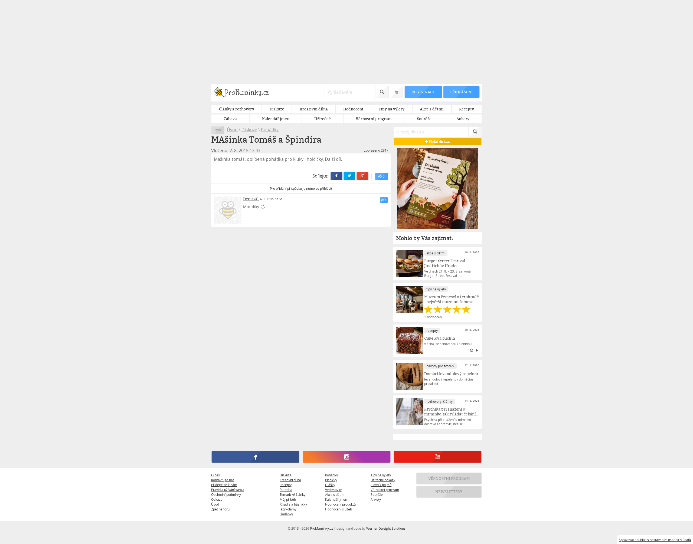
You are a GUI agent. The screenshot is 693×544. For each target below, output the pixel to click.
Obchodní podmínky (226, 494)
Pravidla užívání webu (227, 489)
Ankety (376, 499)
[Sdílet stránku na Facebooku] (337, 176)
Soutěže (377, 494)
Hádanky (286, 514)
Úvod (232, 130)
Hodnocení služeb (338, 509)
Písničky (331, 480)
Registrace (423, 91)
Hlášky (330, 485)
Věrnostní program (385, 489)
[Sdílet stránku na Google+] (363, 176)
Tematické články (292, 494)
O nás (215, 475)
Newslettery (449, 491)
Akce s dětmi (334, 494)
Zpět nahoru (220, 509)
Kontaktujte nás (222, 480)
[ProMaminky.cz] (243, 92)
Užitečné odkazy (383, 480)
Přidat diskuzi (439, 141)
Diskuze (249, 130)
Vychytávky (333, 489)
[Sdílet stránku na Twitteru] (350, 176)
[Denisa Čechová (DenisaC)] (227, 210)
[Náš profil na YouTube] (437, 457)
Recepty (286, 485)
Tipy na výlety (381, 475)
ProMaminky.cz (321, 528)
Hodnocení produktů (340, 504)
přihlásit (326, 188)
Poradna (286, 489)
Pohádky (270, 130)
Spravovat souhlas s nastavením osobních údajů (655, 540)
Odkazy (216, 499)
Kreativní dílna (290, 480)
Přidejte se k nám (224, 485)
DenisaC (250, 198)
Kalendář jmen (336, 499)
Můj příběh (288, 499)
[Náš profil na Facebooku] (255, 457)
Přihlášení (461, 91)
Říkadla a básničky (293, 504)
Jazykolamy (288, 509)
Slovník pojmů (381, 485)
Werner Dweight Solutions (386, 528)
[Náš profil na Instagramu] (346, 457)
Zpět (217, 130)
